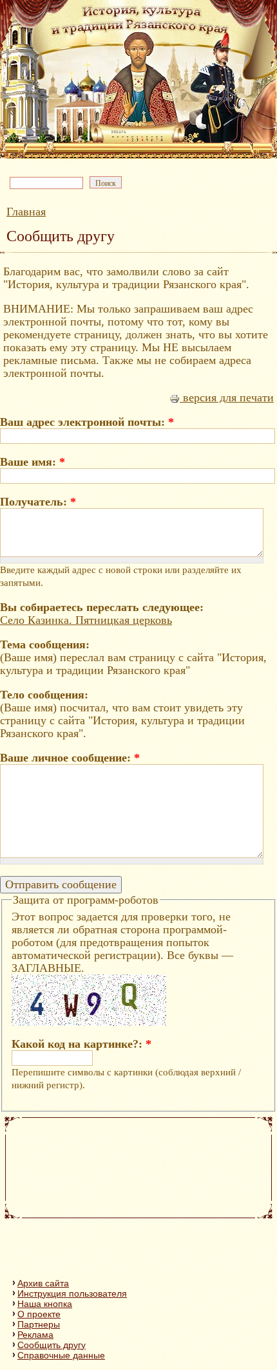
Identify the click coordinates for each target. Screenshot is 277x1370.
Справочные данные (61, 1355)
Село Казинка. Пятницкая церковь (86, 620)
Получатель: (38, 501)
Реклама (35, 1334)
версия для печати (227, 397)
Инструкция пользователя (72, 1293)
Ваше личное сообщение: (70, 757)
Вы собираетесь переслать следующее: (102, 607)
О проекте (39, 1314)
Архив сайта (43, 1283)
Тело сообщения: (44, 694)
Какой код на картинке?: (81, 1043)
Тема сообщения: (45, 644)
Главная (26, 211)
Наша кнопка (44, 1304)
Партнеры (38, 1324)
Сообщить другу (51, 1345)
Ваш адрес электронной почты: (87, 422)
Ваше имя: (32, 461)
